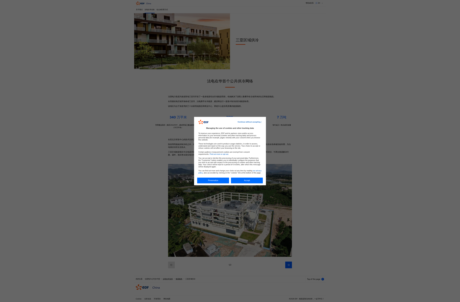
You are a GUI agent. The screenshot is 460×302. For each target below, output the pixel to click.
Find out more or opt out (219, 154)
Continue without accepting (249, 122)
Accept (247, 180)
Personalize (213, 180)
